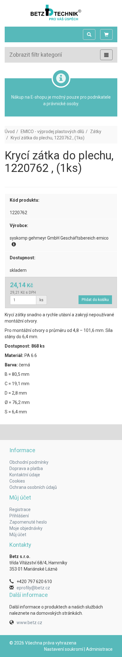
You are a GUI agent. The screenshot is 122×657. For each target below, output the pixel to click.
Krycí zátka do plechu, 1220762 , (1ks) (47, 137)
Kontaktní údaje (24, 474)
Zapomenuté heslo (28, 522)
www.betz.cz (29, 622)
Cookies (17, 481)
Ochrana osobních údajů (33, 487)
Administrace (99, 649)
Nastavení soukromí (63, 649)
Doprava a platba (26, 468)
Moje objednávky (26, 528)
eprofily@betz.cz (33, 587)
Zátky (95, 131)
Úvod (10, 131)
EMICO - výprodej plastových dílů (52, 131)
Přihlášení (19, 515)
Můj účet (17, 534)
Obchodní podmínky (28, 462)
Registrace (20, 509)
